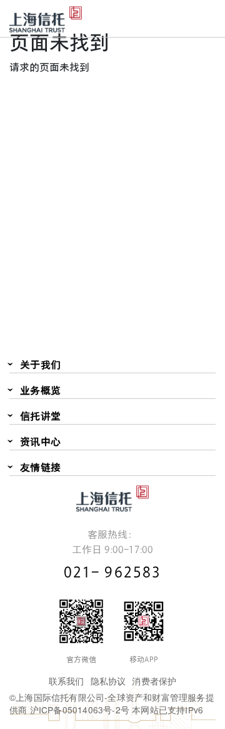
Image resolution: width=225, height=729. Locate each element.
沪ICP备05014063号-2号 (79, 709)
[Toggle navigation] (206, 17)
